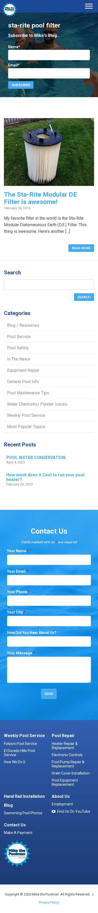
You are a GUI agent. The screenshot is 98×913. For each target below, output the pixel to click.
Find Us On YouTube (73, 811)
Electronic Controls (67, 755)
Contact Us (15, 824)
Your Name (18, 551)
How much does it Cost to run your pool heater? (45, 477)
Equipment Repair (23, 370)
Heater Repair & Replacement (65, 746)
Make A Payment (18, 833)
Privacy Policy (49, 902)
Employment (62, 804)
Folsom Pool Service (20, 744)
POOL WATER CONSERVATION (35, 457)
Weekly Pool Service (26, 415)
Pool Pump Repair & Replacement (68, 764)
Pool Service (19, 336)
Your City (16, 612)
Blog (8, 805)
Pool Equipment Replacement (65, 782)
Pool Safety (18, 347)
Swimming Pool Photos (23, 813)
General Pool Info (23, 381)
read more (81, 248)
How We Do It (14, 762)
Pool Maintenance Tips (28, 392)
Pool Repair (63, 735)
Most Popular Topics (26, 426)
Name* (14, 47)
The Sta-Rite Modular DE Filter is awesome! (40, 198)
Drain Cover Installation (71, 773)
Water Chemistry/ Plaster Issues (37, 404)
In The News (18, 359)
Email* (14, 65)
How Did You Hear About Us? (31, 632)
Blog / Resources (23, 325)
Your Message (21, 653)
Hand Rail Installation (24, 796)
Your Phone (18, 592)
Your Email (17, 571)
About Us (61, 796)
